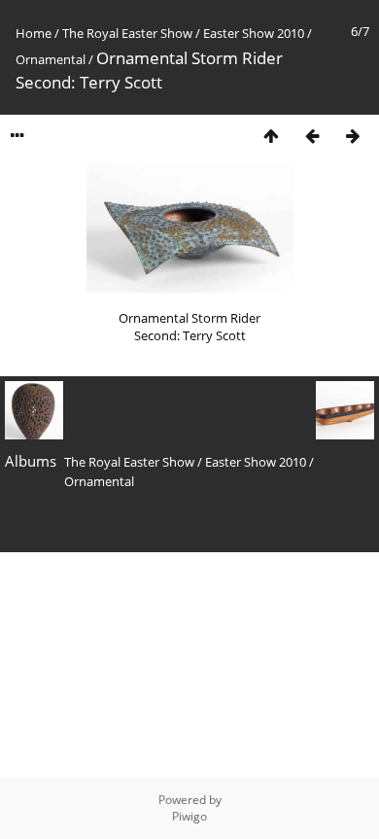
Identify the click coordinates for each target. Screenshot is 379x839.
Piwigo (189, 816)
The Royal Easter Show (127, 33)
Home (34, 33)
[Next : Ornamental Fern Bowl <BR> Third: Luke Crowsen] (352, 135)
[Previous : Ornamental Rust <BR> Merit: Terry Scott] (312, 135)
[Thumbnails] (271, 135)
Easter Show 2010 (253, 33)
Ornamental (51, 59)
